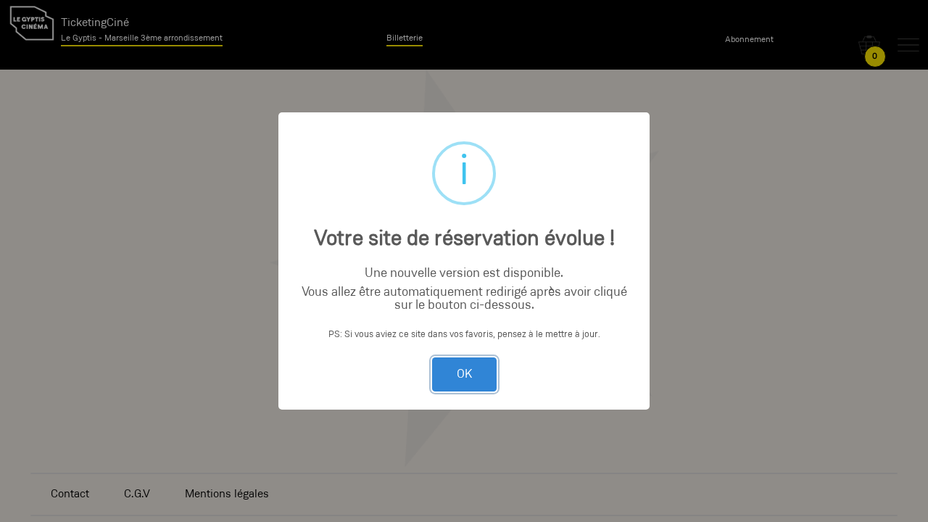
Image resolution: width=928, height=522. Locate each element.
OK (464, 374)
